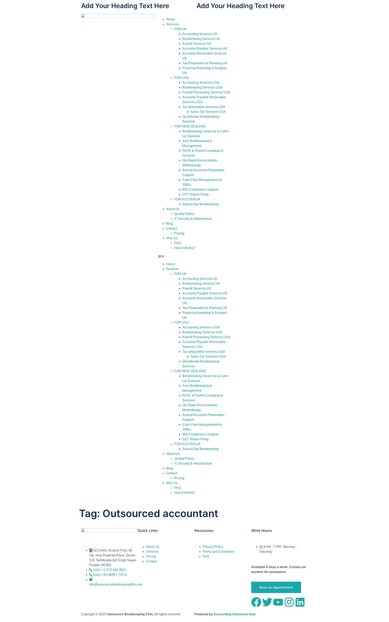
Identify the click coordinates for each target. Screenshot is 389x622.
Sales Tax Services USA (208, 111)
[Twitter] (267, 602)
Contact (171, 228)
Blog (169, 223)
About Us (173, 209)
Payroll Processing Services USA (206, 92)
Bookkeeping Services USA (202, 87)
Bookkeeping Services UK (201, 39)
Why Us (171, 238)
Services (172, 24)
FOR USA (181, 77)
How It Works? (184, 248)
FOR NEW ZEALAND (190, 126)
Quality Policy (184, 214)
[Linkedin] (300, 602)
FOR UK (180, 29)
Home (170, 19)
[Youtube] (278, 602)
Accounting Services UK (199, 34)
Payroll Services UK (196, 43)
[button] (194, 256)
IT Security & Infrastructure (193, 218)
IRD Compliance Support (200, 189)
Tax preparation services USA (203, 107)
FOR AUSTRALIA (187, 199)
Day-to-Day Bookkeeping (200, 204)
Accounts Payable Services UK (204, 48)
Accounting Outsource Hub (234, 614)
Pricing (179, 233)
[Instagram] (289, 602)
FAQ (177, 243)
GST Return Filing (195, 194)
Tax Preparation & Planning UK (204, 63)
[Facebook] (256, 602)
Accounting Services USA (201, 82)
